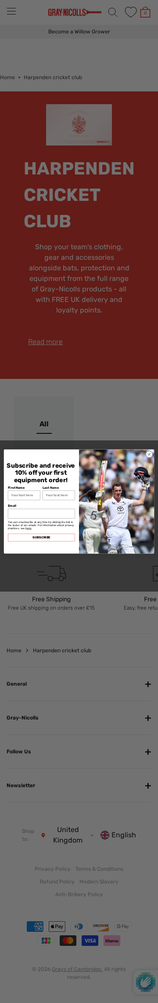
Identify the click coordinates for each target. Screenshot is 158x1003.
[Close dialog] (149, 454)
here (28, 528)
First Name (16, 487)
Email (12, 505)
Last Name (51, 487)
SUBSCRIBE (41, 537)
